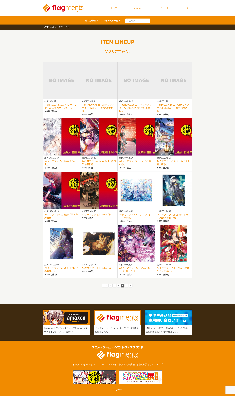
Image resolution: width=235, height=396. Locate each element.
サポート (188, 8)
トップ (114, 8)
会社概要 (143, 364)
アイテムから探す (111, 20)
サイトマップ (156, 364)
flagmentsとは (139, 8)
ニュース (164, 8)
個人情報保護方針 (127, 364)
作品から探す (91, 20)
